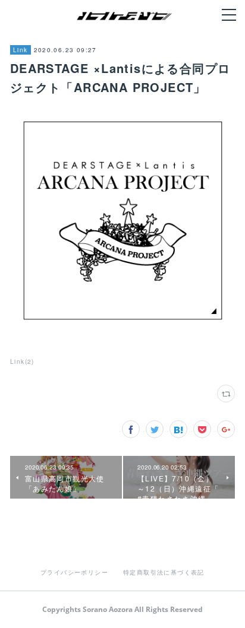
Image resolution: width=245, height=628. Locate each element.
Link (20, 50)
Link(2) (22, 361)
